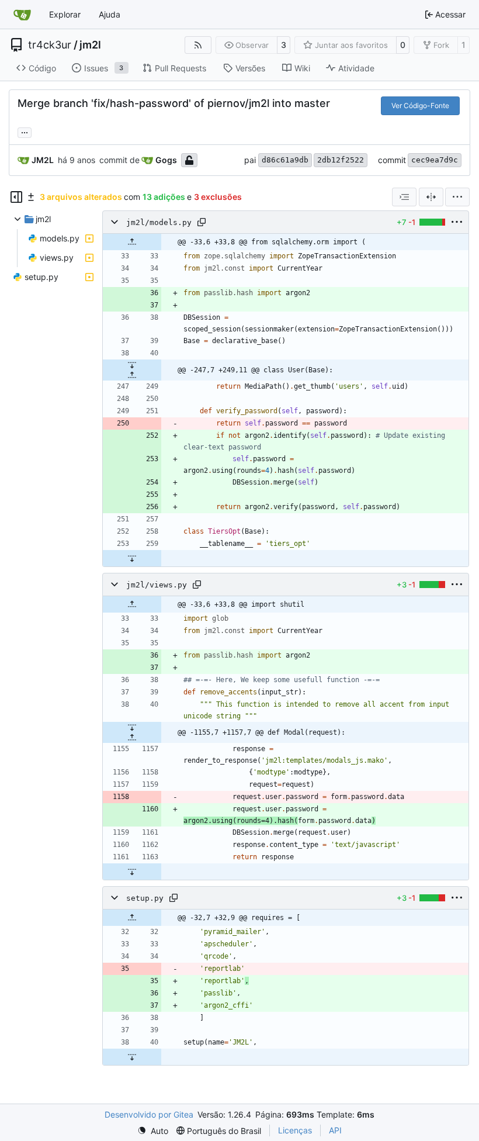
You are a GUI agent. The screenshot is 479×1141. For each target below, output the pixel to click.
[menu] (457, 197)
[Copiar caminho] (201, 222)
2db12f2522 (340, 159)
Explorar (65, 14)
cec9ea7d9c (434, 159)
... (24, 131)
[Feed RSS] (198, 45)
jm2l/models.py (159, 222)
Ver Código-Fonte (420, 105)
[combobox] (404, 197)
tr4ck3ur (49, 45)
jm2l (90, 45)
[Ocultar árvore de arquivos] (16, 197)
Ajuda (109, 14)
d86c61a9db (285, 159)
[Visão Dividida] (431, 197)
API (335, 1130)
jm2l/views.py (156, 584)
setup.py (145, 898)
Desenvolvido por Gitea (149, 1114)
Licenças (295, 1130)
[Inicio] (22, 14)
